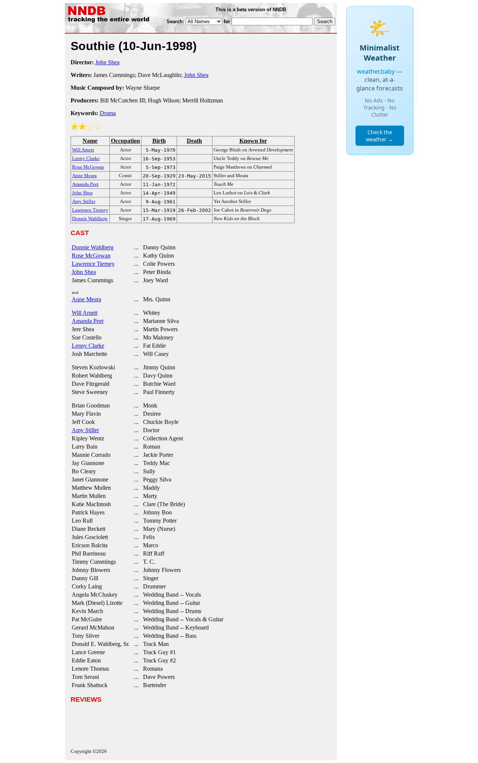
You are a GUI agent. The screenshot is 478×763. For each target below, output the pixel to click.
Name (90, 141)
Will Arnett (84, 313)
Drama (108, 113)
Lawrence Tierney (93, 264)
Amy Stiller (85, 430)
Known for (253, 141)
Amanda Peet (87, 321)
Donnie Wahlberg (93, 247)
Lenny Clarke (88, 345)
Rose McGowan (91, 255)
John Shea (107, 62)
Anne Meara (86, 299)
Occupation (125, 141)
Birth (159, 141)
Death (194, 141)
